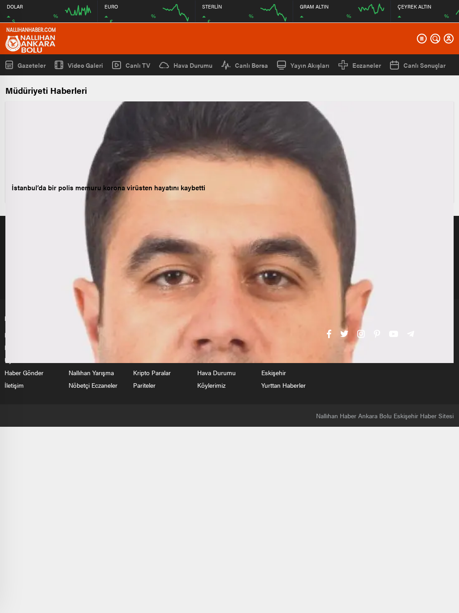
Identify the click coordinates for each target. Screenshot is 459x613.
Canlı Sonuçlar (424, 65)
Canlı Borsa (251, 65)
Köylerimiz (211, 385)
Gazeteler (31, 65)
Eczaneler (366, 65)
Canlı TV (138, 65)
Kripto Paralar (152, 372)
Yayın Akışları (309, 65)
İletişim (14, 385)
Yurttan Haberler (283, 385)
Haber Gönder (23, 372)
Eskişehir (273, 372)
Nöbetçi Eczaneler (93, 385)
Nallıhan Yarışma (91, 372)
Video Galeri (85, 65)
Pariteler (144, 385)
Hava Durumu (192, 65)
